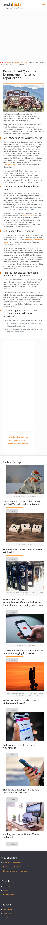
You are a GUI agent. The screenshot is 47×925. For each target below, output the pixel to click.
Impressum (7, 914)
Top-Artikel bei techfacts (12, 867)
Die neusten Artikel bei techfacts (15, 871)
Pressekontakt (8, 886)
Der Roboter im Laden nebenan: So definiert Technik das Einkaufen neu (21, 503)
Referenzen (7, 890)
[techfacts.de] (11, 5)
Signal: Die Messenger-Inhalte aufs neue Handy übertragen (21, 791)
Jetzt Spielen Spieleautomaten (18, 444)
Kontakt (6, 918)
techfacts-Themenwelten (12, 863)
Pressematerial (8, 894)
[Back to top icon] (42, 920)
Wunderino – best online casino (19, 437)
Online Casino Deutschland (17, 440)
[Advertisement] (23, 33)
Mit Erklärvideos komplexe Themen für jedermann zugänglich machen (23, 652)
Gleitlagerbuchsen (10, 165)
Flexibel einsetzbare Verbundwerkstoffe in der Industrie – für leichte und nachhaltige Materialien (23, 602)
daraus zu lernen (29, 215)
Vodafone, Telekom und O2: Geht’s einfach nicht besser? (21, 702)
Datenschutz (7, 910)
